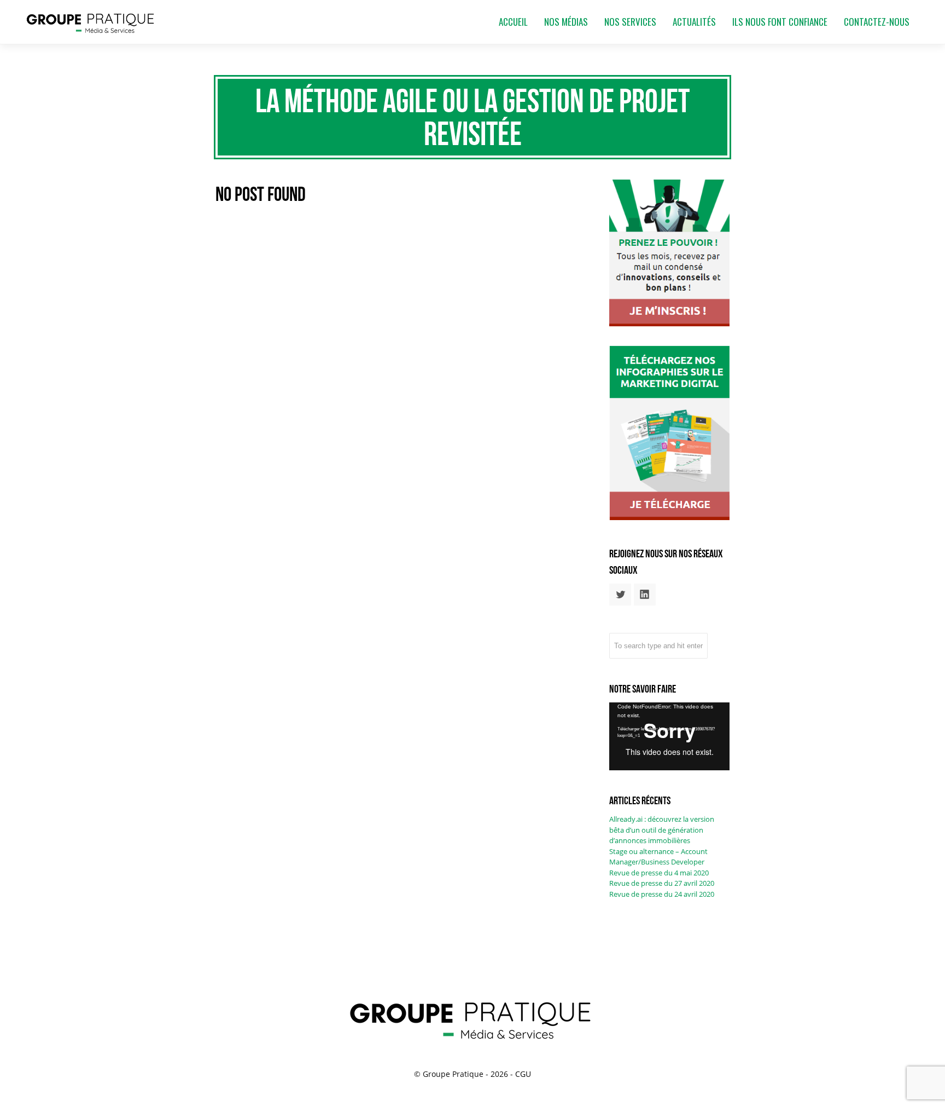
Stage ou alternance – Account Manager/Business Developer (658, 856)
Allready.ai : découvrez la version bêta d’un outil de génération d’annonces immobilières (661, 829)
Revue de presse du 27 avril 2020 (661, 883)
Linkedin (645, 595)
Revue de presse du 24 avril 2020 (661, 894)
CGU (523, 1074)
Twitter (620, 595)
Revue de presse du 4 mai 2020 (659, 873)
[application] (669, 736)
